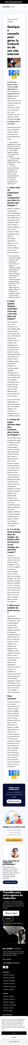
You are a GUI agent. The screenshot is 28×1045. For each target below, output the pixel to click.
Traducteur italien (8, 1010)
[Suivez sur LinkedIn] (7, 967)
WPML (9, 236)
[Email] (16, 74)
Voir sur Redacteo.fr (14, 840)
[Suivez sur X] (4, 967)
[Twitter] (16, 71)
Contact (8, 919)
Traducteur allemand (9, 999)
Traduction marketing (9, 980)
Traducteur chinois (8, 1008)
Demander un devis (10, 882)
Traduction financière (9, 978)
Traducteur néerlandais (9, 1005)
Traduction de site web (9, 986)
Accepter (14, 1033)
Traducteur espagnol (9, 1002)
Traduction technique (9, 983)
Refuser (14, 1037)
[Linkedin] (11, 74)
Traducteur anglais (8, 996)
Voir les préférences (14, 1041)
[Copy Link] (14, 77)
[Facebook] (11, 71)
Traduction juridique (8, 975)
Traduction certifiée (8, 989)
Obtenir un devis (14, 801)
